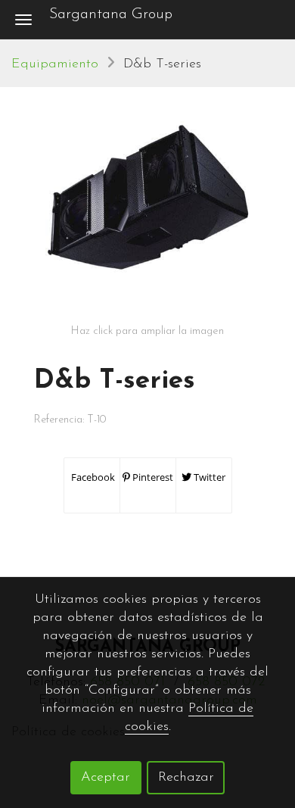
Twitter (208, 477)
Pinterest (151, 477)
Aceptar (105, 778)
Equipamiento (54, 64)
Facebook (92, 477)
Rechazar (186, 778)
